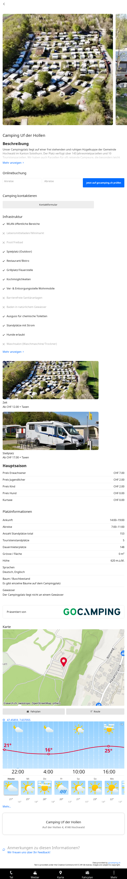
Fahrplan (36, 711)
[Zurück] (4, 4)
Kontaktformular (48, 204)
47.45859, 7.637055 (18, 720)
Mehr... (7, 806)
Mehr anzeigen (12, 162)
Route (97, 711)
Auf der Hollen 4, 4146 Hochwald (63, 827)
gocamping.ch (114, 862)
